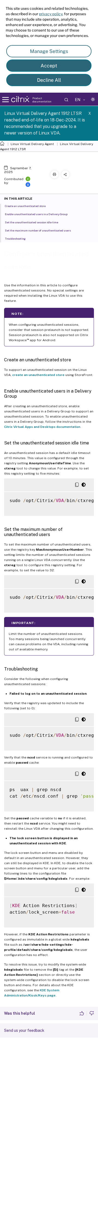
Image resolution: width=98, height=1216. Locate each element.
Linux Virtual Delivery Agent (32, 144)
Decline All (49, 80)
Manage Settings (49, 51)
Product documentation (41, 99)
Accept (49, 65)
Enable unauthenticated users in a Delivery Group (36, 214)
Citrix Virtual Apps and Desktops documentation (42, 427)
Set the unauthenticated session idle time (31, 222)
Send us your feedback (24, 1030)
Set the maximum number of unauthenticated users (38, 230)
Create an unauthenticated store (25, 206)
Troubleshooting (15, 238)
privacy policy (50, 14)
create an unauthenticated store (38, 375)
